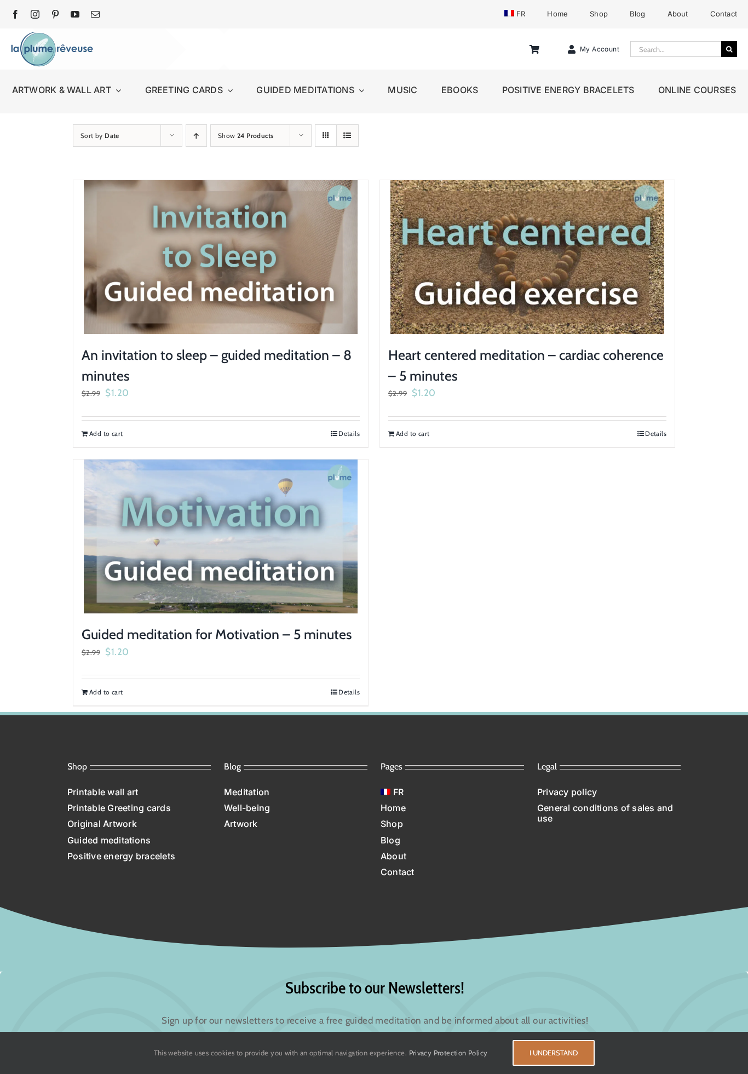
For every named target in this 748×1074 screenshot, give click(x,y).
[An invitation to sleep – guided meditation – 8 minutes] (220, 257)
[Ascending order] (196, 135)
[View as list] (347, 135)
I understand (554, 1052)
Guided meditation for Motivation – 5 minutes (217, 634)
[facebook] (15, 14)
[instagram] (35, 14)
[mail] (95, 14)
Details (349, 433)
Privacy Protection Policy (448, 1052)
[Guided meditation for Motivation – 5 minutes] (220, 536)
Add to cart (106, 433)
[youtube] (75, 14)
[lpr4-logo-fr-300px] (52, 35)
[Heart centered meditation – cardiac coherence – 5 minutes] (527, 257)
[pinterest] (55, 14)
